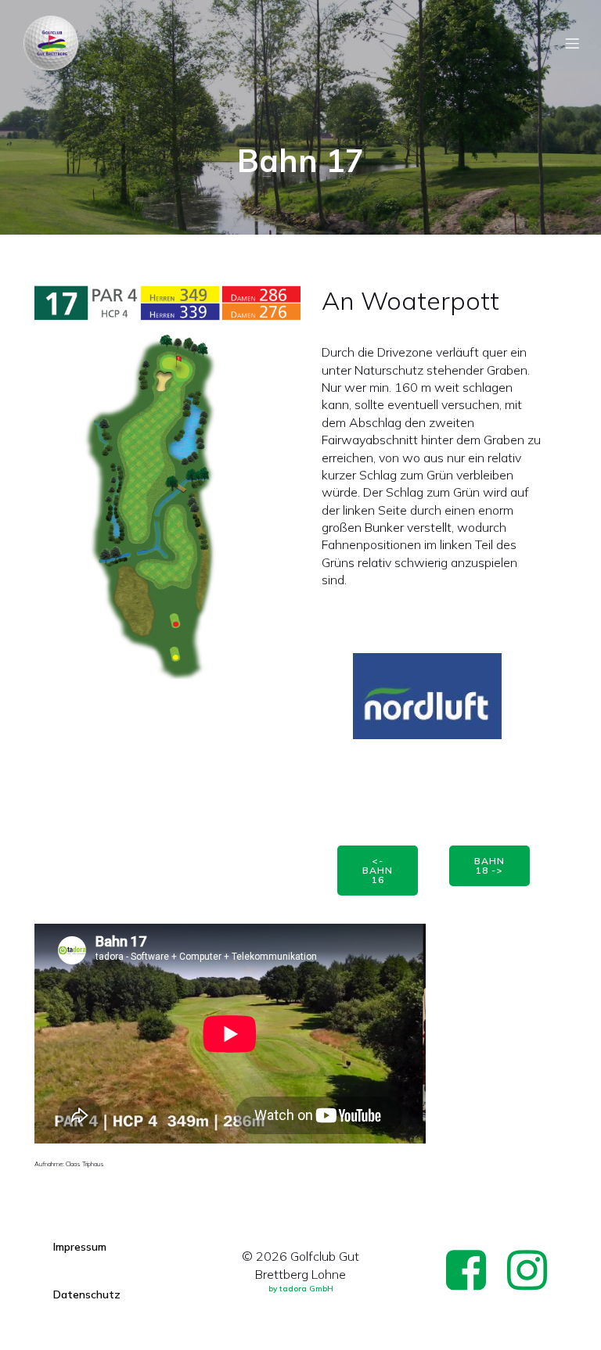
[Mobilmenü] (572, 43)
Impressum (79, 1247)
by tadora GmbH (300, 1289)
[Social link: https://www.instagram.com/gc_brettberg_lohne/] (532, 1271)
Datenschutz (87, 1294)
